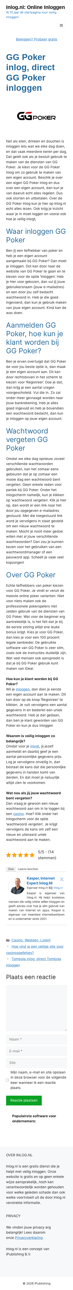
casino (18, 814)
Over (11, 869)
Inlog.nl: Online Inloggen (35, 7)
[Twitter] (61, 879)
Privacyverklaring (29, 1238)
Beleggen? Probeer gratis (36, 39)
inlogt (34, 746)
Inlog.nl (58, 887)
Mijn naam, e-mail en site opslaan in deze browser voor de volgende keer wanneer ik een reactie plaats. (38, 1080)
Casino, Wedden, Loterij (31, 940)
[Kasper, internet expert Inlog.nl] (17, 893)
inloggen (23, 689)
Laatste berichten (28, 869)
